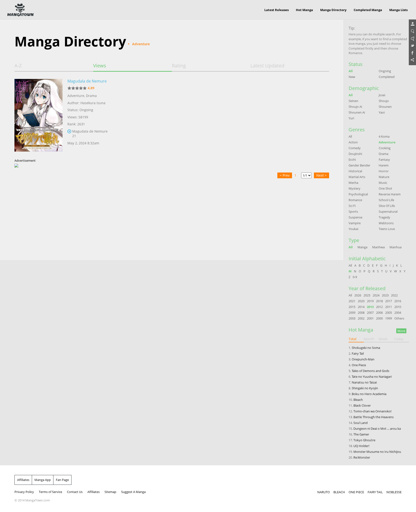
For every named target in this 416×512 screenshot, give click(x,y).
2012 (379, 307)
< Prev (285, 175)
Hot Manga (304, 10)
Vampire (355, 223)
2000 (379, 318)
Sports (353, 211)
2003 (352, 318)
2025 (367, 295)
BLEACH (339, 492)
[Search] (412, 31)
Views (99, 66)
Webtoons (386, 223)
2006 (379, 312)
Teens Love (387, 229)
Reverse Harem (390, 194)
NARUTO (323, 492)
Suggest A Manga (133, 492)
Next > (321, 175)
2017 (388, 301)
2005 (388, 312)
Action (353, 142)
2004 (397, 312)
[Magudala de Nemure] (38, 116)
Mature (384, 177)
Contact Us (75, 492)
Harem (384, 165)
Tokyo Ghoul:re (364, 440)
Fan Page (62, 480)
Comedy (355, 148)
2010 (397, 307)
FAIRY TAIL (375, 492)
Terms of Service (50, 492)
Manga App (42, 480)
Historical (355, 171)
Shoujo (384, 101)
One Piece (359, 365)
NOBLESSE (394, 492)
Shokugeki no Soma (366, 348)
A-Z (18, 66)
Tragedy (384, 217)
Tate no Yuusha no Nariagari (372, 376)
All (351, 71)
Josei (382, 95)
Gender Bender (359, 165)
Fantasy (384, 159)
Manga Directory (333, 10)
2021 (352, 301)
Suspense (355, 217)
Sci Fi (352, 206)
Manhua (396, 247)
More (401, 331)
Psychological (358, 194)
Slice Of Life (387, 206)
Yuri (351, 118)
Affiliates (23, 480)
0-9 (355, 277)
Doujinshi (355, 154)
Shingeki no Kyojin (365, 388)
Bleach (358, 399)
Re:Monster (361, 457)
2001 (370, 318)
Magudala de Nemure (87, 81)
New (352, 77)
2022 (394, 295)
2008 (361, 312)
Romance (355, 200)
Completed (387, 77)
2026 (357, 295)
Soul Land (360, 423)
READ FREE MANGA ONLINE (20, 10)
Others (399, 318)
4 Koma (384, 136)
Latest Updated (267, 66)
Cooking (384, 148)
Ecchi (352, 159)
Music (383, 182)
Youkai (353, 229)
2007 (370, 312)
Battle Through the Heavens (373, 417)
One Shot (385, 188)
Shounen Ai (357, 112)
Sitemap (110, 492)
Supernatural (388, 211)
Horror (384, 171)
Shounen (385, 106)
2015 (352, 307)
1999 (388, 318)
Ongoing (385, 71)
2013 (370, 307)
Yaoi (382, 112)
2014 (361, 307)
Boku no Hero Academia (369, 394)
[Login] (412, 24)
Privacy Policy (24, 492)
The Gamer (361, 434)
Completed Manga (368, 10)
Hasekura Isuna (92, 103)
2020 (361, 301)
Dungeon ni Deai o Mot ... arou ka (377, 428)
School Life (386, 200)
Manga (362, 247)
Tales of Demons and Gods (370, 371)
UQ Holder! (361, 446)
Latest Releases (276, 10)
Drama (91, 95)
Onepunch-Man (363, 359)
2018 (379, 301)
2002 (361, 318)
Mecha (353, 182)
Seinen (353, 101)
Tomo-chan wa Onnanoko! (372, 411)
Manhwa (378, 247)
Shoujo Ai (355, 106)
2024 (376, 295)
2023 (385, 295)
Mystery (354, 188)
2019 (370, 301)
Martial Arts (357, 177)
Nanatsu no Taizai (364, 382)
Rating (179, 66)
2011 (388, 307)
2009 (352, 312)
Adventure (75, 95)
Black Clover (362, 405)
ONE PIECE (356, 492)
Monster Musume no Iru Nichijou (377, 451)
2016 (397, 301)
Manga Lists (398, 10)
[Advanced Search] (412, 38)
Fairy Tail (358, 353)
